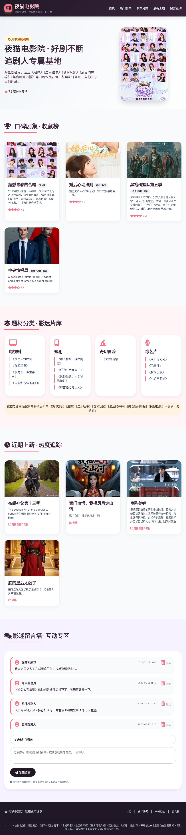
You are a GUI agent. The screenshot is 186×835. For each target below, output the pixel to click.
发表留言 (24, 772)
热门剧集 (126, 8)
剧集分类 (142, 8)
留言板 (175, 811)
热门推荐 (143, 811)
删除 (168, 663)
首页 (112, 8)
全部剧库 (160, 811)
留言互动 (176, 8)
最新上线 (159, 8)
